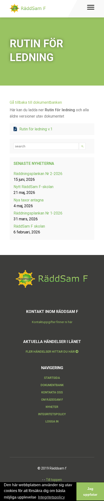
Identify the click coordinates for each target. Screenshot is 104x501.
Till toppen (54, 480)
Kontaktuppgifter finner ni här (52, 322)
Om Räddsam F (52, 399)
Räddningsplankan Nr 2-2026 (38, 173)
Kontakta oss (52, 392)
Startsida (52, 378)
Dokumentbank (52, 385)
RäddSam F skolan (29, 226)
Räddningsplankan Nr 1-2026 (38, 213)
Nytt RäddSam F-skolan (33, 186)
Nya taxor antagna (29, 200)
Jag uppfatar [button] (90, 491)
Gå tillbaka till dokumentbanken (36, 102)
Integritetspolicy (52, 414)
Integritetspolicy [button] (51, 497)
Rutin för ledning (35, 129)
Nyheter (52, 407)
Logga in (52, 421)
